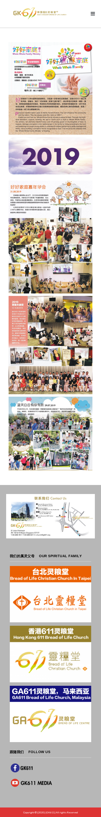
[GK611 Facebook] (21, 768)
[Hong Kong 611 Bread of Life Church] (50, 654)
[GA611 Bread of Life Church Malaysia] (50, 714)
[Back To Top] (89, 805)
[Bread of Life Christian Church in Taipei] (50, 594)
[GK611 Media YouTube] (32, 783)
